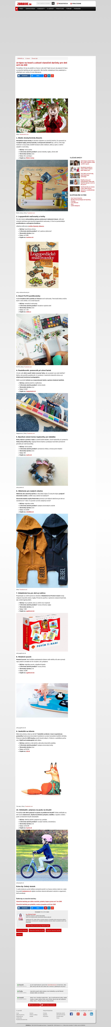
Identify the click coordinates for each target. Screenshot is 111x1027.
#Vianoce (19, 934)
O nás (17, 1013)
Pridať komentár (34, 1005)
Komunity (41, 8)
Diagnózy (45, 1014)
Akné (72, 204)
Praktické (60, 8)
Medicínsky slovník (60, 1013)
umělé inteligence (75, 205)
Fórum (68, 8)
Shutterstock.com (24, 134)
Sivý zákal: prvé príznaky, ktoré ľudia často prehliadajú (87, 175)
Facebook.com (31, 213)
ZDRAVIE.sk (20, 58)
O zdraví (50, 8)
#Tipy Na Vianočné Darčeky (53, 930)
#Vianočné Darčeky (22, 930)
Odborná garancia (20, 1014)
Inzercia (31, 1013)
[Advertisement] (55, 22)
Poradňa (77, 8)
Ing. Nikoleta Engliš (31, 914)
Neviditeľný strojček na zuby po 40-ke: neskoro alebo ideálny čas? (86, 169)
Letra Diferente (74, 202)
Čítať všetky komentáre (49, 1005)
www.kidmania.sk (52, 984)
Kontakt (31, 1016)
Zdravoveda (30, 8)
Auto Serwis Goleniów (76, 198)
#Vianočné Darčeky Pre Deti (36, 930)
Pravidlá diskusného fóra (21, 1019)
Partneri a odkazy (33, 1014)
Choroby (45, 1013)
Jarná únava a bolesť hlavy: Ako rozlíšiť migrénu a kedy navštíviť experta (88, 162)
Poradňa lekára (59, 1016)
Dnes (21, 8)
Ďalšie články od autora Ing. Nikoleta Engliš (38, 925)
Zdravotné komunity (60, 1014)
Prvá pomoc (45, 1016)
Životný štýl (34, 58)
